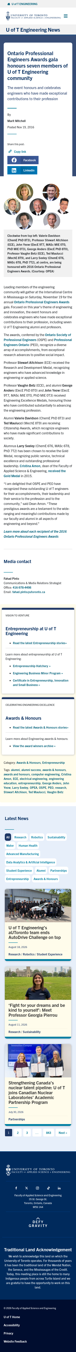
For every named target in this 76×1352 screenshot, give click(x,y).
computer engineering (45, 774)
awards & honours (54, 770)
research (60, 787)
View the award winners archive (34, 746)
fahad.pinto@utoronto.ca (28, 592)
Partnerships (58, 870)
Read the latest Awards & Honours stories (40, 727)
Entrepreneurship (53, 762)
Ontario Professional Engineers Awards (41, 302)
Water (10, 845)
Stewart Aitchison (15, 792)
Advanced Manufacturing (22, 854)
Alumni (41, 870)
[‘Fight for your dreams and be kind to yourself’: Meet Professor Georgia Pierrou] (38, 1002)
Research (20, 837)
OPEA (33, 787)
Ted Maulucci (36, 792)
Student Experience (19, 870)
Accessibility (12, 1325)
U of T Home (12, 1317)
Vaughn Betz (55, 792)
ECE (15, 778)
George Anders (51, 783)
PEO (50, 787)
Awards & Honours (28, 762)
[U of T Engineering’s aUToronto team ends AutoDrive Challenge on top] (38, 924)
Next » (63, 1132)
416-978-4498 (22, 587)
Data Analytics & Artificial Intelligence (30, 862)
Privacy (8, 1333)
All (8, 837)
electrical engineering (33, 778)
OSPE (42, 787)
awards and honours (17, 774)
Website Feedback (15, 1341)
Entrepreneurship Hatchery (32, 666)
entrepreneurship (29, 783)
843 (48, 1132)
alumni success (31, 770)
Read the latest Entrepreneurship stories (40, 643)
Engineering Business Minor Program (38, 673)
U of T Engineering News (33, 29)
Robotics (37, 837)
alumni (15, 770)
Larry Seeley (20, 787)
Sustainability (56, 837)
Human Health (28, 845)
